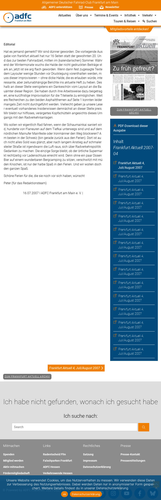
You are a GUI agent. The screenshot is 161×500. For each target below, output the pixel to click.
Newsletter (112, 7)
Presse (89, 7)
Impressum (90, 460)
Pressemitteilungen (133, 460)
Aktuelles (64, 15)
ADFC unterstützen (60, 7)
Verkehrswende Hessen (57, 473)
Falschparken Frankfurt (57, 460)
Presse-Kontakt (130, 454)
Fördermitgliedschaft (16, 473)
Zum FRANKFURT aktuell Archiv (134, 111)
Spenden (8, 454)
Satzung (88, 454)
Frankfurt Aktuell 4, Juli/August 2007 (74, 368)
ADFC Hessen (51, 466)
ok (64, 494)
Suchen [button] (151, 21)
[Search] (143, 427)
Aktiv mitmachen (13, 466)
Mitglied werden (13, 460)
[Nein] (156, 488)
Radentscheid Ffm (54, 454)
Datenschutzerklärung (97, 466)
